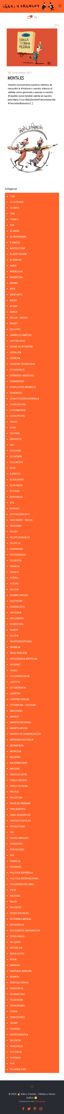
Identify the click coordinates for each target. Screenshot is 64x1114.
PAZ (12, 832)
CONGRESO (16, 392)
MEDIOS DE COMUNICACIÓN (25, 734)
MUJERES (15, 757)
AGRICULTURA (17, 248)
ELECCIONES (17, 479)
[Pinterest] (35, 1109)
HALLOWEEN (17, 618)
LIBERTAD (15, 693)
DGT (12, 445)
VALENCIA (15, 1040)
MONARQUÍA (17, 745)
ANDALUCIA (16, 271)
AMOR (13, 265)
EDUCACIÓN (16, 462)
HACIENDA (15, 612)
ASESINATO (16, 294)
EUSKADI (14, 508)
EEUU (12, 468)
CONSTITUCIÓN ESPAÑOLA (24, 398)
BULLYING (15, 329)
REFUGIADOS (17, 924)
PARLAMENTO (17, 809)
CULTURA (15, 433)
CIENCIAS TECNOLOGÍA (22, 364)
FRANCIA (14, 566)
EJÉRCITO (15, 473)
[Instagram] (40, 1109)
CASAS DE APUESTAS (21, 346)
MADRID (14, 716)
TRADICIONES (17, 1017)
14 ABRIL (15, 207)
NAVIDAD (15, 768)
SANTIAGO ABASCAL (21, 971)
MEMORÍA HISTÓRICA (21, 739)
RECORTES (15, 907)
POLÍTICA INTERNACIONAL (24, 878)
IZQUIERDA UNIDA (19, 676)
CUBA (13, 427)
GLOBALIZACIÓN (19, 595)
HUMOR (14, 630)
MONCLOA (15, 751)
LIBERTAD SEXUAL (20, 699)
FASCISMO (15, 525)
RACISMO (15, 895)
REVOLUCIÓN (17, 953)
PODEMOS (15, 867)
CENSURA (15, 358)
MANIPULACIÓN (18, 728)
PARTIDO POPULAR (20, 820)
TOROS (13, 1011)
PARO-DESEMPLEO (20, 815)
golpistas (16, 601)
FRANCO (14, 572)
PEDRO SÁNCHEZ (19, 838)
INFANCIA (15, 647)
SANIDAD (15, 965)
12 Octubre (16, 202)
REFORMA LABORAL (21, 919)
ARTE (12, 288)
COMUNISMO (17, 381)
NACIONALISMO (18, 762)
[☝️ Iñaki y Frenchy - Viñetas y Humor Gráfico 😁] (28, 6)
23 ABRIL (15, 231)
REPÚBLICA (16, 947)
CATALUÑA (15, 352)
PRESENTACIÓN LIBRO (22, 884)
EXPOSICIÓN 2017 (20, 514)
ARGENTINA (16, 277)
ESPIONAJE (16, 497)
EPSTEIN (14, 491)
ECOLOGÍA (15, 450)
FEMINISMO (16, 549)
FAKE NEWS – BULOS (21, 520)
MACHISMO (16, 710)
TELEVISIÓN (16, 1000)
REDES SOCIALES (19, 913)
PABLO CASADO (18, 780)
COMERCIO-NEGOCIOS (22, 375)
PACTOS (14, 791)
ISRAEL (14, 670)
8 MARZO (15, 242)
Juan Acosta (40, 1101)
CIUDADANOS (17, 369)
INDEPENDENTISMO (21, 641)
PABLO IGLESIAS (19, 786)
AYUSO (13, 300)
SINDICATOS (16, 988)
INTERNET (15, 664)
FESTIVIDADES (18, 554)
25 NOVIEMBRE (18, 236)
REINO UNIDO (17, 936)
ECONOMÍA (16, 456)
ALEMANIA (15, 260)
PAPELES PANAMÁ (20, 803)
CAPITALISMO (17, 340)
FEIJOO (14, 531)
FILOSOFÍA (15, 560)
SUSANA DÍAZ (17, 994)
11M (12, 196)
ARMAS (14, 283)
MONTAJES (16, 78)
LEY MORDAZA (18, 687)
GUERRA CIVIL (17, 606)
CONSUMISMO (18, 404)
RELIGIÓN (15, 942)
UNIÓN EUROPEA (19, 1034)
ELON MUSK (16, 485)
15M (12, 213)
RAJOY (13, 901)
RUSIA (13, 959)
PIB (12, 855)
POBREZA (15, 861)
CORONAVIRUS (18, 410)
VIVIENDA (15, 1057)
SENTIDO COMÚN (19, 982)
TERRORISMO (17, 1005)
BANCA (13, 312)
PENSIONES (16, 843)
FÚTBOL (14, 577)
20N (12, 225)
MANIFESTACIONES (20, 722)
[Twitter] (29, 1109)
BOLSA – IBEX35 (19, 317)
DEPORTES (16, 439)
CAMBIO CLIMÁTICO (21, 335)
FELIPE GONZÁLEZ (20, 537)
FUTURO (14, 583)
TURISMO (15, 1028)
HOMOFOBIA (17, 624)
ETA (12, 502)
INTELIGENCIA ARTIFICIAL (24, 658)
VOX (12, 1063)
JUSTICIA (15, 682)
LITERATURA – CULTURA (23, 705)
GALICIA (14, 589)
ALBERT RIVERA (18, 254)
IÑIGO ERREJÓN (18, 653)
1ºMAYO (14, 219)
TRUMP (14, 1023)
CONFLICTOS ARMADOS (23, 387)
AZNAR (13, 306)
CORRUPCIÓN (17, 416)
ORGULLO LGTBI (18, 774)
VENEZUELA (16, 1046)
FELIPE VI (15, 543)
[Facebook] (23, 1109)
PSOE (13, 890)
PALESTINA (16, 797)
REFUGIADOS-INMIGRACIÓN (25, 930)
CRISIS (13, 421)
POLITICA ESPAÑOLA (21, 872)
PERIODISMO (17, 849)
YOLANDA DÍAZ (18, 1069)
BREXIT (14, 323)
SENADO (14, 976)
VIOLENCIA (16, 1052)
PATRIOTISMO (17, 826)
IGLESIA (14, 635)
